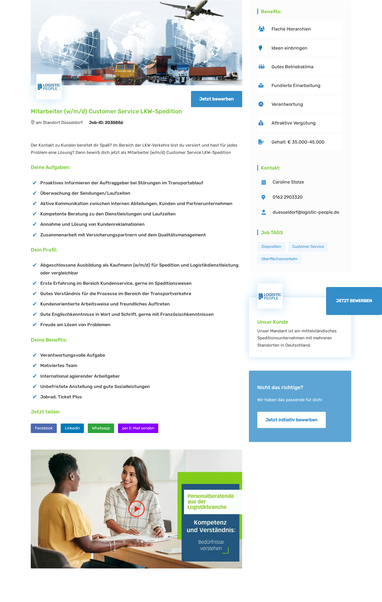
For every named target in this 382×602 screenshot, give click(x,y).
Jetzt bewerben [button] (216, 99)
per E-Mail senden (138, 428)
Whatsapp (101, 428)
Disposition (271, 246)
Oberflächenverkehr (279, 259)
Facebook (44, 428)
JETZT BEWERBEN (354, 300)
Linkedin (72, 428)
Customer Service (308, 246)
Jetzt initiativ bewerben (291, 419)
